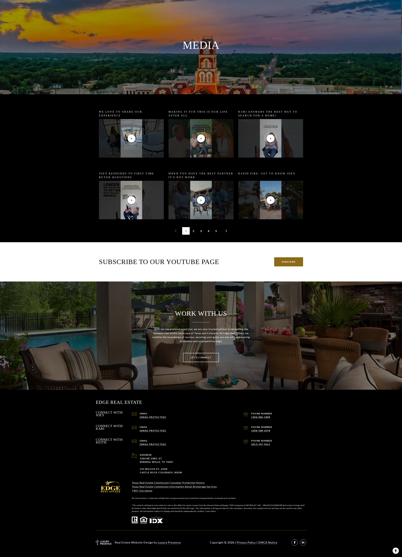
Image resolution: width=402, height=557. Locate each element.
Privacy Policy (246, 542)
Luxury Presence (169, 542)
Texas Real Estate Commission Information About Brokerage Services (174, 486)
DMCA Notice (267, 542)
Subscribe (289, 261)
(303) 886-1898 (260, 417)
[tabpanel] (201, 164)
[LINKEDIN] (303, 542)
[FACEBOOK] (294, 542)
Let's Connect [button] (201, 357)
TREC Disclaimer (142, 490)
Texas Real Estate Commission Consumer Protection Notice (168, 482)
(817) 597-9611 (260, 444)
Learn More (211, 511)
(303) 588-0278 (260, 430)
